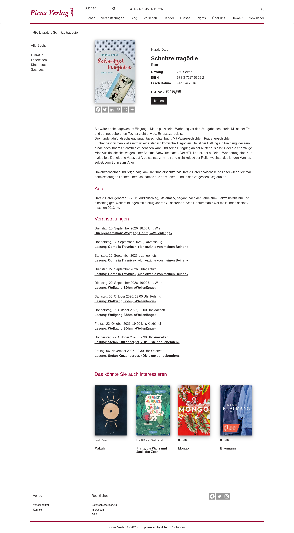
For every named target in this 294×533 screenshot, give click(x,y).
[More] (132, 110)
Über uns (218, 18)
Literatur (45, 32)
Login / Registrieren (145, 9)
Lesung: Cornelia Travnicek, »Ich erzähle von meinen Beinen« (141, 246)
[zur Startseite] (53, 11)
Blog (134, 18)
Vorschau (150, 18)
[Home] (35, 32)
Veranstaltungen (112, 18)
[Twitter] (105, 110)
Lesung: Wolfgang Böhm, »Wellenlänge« (125, 287)
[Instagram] (226, 496)
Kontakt (37, 509)
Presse (185, 18)
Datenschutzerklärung (104, 504)
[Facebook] (98, 110)
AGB (94, 514)
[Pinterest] (118, 110)
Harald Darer (160, 49)
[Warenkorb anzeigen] (262, 9)
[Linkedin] (112, 110)
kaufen (159, 101)
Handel (168, 18)
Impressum (98, 509)
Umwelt (237, 18)
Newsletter (256, 18)
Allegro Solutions (173, 527)
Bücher (89, 18)
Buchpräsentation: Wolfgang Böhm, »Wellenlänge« (133, 233)
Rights (201, 18)
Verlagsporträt (41, 504)
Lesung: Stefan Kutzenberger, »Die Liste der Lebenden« (137, 342)
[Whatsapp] (125, 110)
